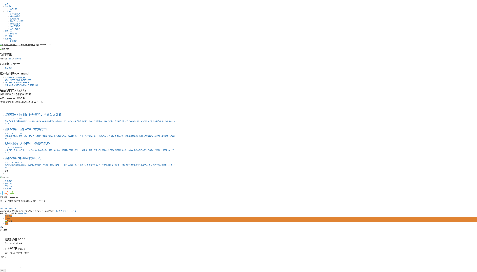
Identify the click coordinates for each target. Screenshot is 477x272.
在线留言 (8, 36)
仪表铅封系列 (15, 28)
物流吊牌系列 (15, 26)
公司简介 (13, 8)
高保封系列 (14, 18)
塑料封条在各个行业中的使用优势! (18, 80)
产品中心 (8, 11)
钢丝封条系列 (15, 16)
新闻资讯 (13, 33)
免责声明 (23, 213)
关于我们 (8, 6)
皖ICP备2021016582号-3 (66, 211)
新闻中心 (8, 31)
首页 (6, 3)
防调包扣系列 (15, 13)
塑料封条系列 (15, 23)
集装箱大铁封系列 (17, 21)
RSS (10, 208)
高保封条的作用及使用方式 (15, 77)
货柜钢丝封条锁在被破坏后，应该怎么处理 (21, 85)
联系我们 (8, 38)
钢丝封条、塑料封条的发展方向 (17, 82)
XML (15, 208)
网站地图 (3, 208)
